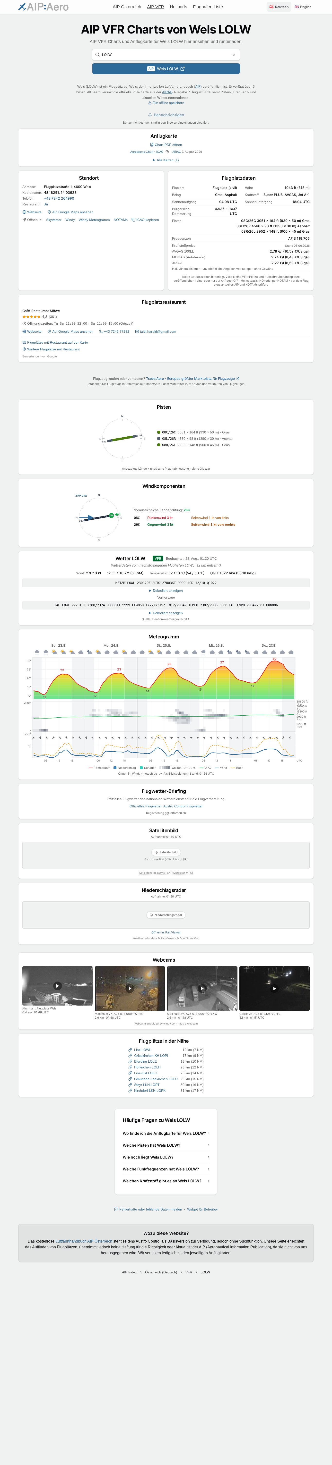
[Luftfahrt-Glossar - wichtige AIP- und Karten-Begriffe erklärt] (167, 152)
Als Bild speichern (176, 773)
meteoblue (150, 773)
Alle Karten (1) (168, 160)
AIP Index (129, 1272)
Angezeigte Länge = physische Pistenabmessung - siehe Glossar (166, 468)
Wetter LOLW (132, 558)
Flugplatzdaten (241, 178)
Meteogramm (166, 637)
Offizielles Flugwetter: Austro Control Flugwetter (166, 806)
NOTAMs (121, 220)
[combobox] (166, 54)
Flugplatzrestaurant (166, 302)
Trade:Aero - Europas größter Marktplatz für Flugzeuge (190, 378)
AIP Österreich (127, 6)
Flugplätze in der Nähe (166, 1041)
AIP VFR (155, 6)
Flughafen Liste (208, 6)
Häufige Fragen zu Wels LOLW (158, 1120)
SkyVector (53, 220)
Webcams (166, 960)
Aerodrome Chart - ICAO (146, 151)
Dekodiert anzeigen (168, 591)
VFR (188, 1272)
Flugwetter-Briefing (166, 791)
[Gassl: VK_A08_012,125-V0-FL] (274, 988)
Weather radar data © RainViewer (153, 938)
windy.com (170, 1023)
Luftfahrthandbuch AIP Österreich (83, 1241)
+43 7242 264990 (59, 198)
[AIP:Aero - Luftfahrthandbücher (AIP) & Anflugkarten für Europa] (43, 7)
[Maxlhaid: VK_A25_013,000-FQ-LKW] (202, 988)
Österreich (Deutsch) (161, 1272)
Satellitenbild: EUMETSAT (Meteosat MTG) (166, 872)
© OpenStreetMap (187, 938)
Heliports (178, 6)
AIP (198, 86)
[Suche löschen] (234, 55)
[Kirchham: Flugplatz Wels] (57, 986)
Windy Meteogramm (94, 220)
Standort (91, 178)
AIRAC (167, 92)
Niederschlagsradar (166, 890)
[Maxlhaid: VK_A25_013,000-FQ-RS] (130, 988)
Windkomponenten (166, 486)
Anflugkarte (166, 136)
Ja (46, 204)
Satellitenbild (166, 830)
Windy (70, 220)
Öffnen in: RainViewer (166, 932)
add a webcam (188, 1023)
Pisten (166, 407)
